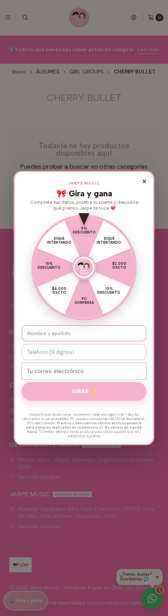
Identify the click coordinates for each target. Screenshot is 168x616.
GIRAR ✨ (84, 391)
